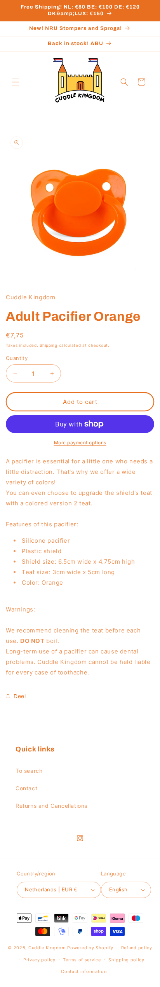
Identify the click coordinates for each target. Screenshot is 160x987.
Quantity (17, 358)
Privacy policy (39, 960)
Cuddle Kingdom (47, 947)
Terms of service (82, 960)
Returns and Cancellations (51, 805)
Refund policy (136, 947)
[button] (15, 82)
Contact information (83, 971)
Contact (26, 788)
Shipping (48, 345)
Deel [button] (20, 696)
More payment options (80, 442)
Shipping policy (126, 960)
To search (29, 770)
